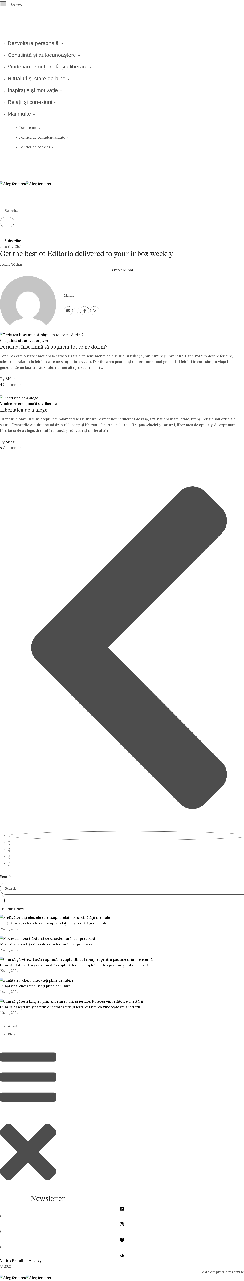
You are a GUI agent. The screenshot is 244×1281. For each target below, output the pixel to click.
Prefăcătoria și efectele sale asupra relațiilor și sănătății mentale (53, 923)
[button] (46, 4)
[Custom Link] (84, 310)
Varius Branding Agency (21, 1261)
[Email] (68, 310)
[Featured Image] (41, 335)
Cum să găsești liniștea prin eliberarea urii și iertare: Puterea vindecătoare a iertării (70, 1007)
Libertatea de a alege (23, 410)
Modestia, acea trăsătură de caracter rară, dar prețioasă (46, 944)
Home (5, 265)
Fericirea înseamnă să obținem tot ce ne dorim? (53, 347)
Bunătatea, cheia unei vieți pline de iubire (35, 986)
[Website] (76, 310)
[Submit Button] (7, 222)
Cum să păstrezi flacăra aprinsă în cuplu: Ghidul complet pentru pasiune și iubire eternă (74, 965)
